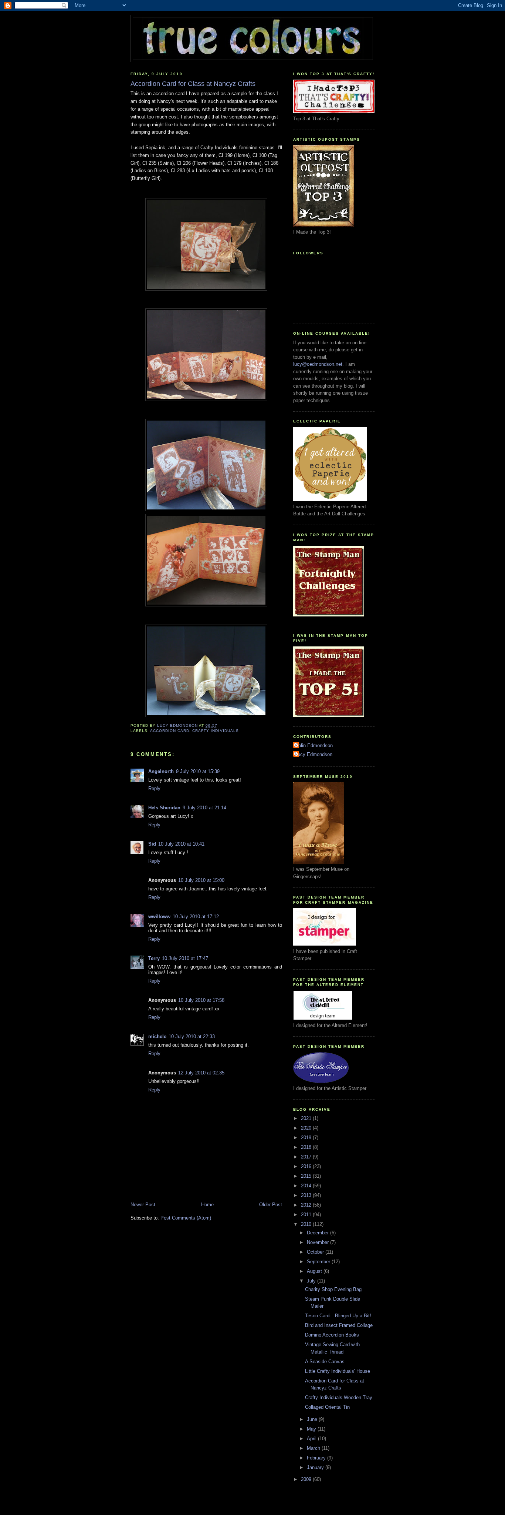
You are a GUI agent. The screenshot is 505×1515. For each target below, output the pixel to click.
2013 (307, 1195)
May (312, 1429)
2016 (307, 1166)
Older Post (270, 1204)
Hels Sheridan (164, 807)
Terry (154, 958)
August (315, 1271)
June (313, 1419)
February (317, 1458)
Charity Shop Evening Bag (333, 1289)
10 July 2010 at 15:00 (201, 880)
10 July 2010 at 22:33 (192, 1036)
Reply (154, 788)
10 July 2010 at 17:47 (185, 958)
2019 (307, 1137)
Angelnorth (161, 771)
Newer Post (143, 1204)
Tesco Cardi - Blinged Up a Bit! (338, 1315)
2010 (307, 1224)
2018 (307, 1147)
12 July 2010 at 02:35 (201, 1073)
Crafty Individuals (215, 731)
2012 (307, 1205)
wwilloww (159, 916)
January (316, 1467)
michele (157, 1036)
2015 (307, 1176)
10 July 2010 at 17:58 (201, 1000)
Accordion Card (169, 731)
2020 (307, 1128)
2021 (307, 1118)
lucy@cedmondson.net (317, 364)
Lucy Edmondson (313, 754)
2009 (307, 1479)
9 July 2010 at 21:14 (204, 807)
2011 (307, 1214)
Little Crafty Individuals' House (337, 1371)
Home (207, 1204)
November (318, 1242)
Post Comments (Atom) (185, 1218)
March (314, 1448)
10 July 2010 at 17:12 (196, 916)
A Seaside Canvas (325, 1361)
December (318, 1232)
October (316, 1252)
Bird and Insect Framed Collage (339, 1325)
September (319, 1261)
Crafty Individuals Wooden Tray (338, 1397)
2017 (307, 1157)
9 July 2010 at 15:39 (198, 771)
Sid (152, 844)
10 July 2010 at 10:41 (181, 844)
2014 (307, 1185)
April (312, 1438)
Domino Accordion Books (332, 1335)
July (312, 1281)
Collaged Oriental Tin (327, 1407)
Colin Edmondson (314, 745)
